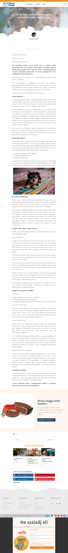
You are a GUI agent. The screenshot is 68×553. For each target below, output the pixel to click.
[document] (34, 535)
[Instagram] (54, 503)
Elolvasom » (16, 462)
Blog (44, 4)
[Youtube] (60, 503)
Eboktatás (34, 43)
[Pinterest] (57, 503)
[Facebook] (52, 503)
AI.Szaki (29, 515)
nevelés (17, 434)
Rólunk (38, 4)
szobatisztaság (26, 434)
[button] (23, 475)
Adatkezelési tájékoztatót (43, 543)
